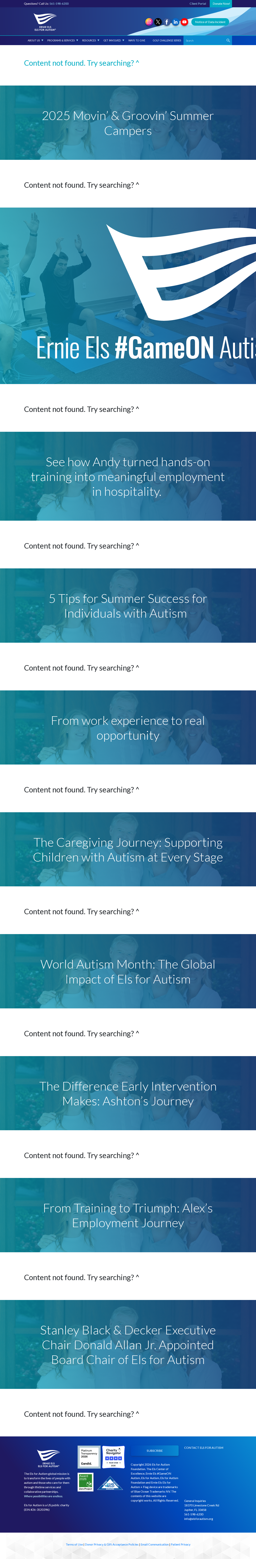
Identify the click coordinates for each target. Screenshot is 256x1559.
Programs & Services (61, 40)
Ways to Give (136, 40)
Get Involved (112, 40)
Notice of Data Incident (210, 22)
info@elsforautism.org (198, 1518)
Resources (89, 40)
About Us (34, 40)
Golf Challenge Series (167, 40)
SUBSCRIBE (155, 1450)
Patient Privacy (180, 1544)
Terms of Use (74, 1544)
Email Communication (155, 1544)
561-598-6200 (59, 3)
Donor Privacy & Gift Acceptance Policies (111, 1544)
